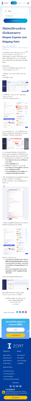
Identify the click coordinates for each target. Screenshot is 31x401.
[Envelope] (17, 386)
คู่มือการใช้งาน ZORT (11, 46)
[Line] (14, 386)
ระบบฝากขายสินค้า (8, 376)
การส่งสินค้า (20, 363)
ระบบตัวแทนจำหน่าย (8, 371)
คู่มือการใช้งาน (7, 355)
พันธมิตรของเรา (7, 358)
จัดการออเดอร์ (21, 355)
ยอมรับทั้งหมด (15, 397)
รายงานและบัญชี (21, 360)
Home (3, 46)
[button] (28, 3)
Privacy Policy (7, 363)
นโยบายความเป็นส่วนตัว (13, 394)
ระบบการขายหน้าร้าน (8, 374)
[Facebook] (10, 386)
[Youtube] (20, 386)
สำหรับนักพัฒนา (7, 360)
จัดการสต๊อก (20, 358)
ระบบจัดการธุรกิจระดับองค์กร (11, 379)
